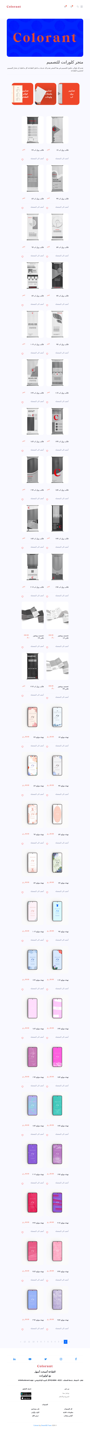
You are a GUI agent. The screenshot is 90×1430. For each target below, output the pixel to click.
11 (29, 1342)
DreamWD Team (46, 1425)
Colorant (36, 1425)
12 (25, 1342)
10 (33, 1342)
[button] (72, 6)
